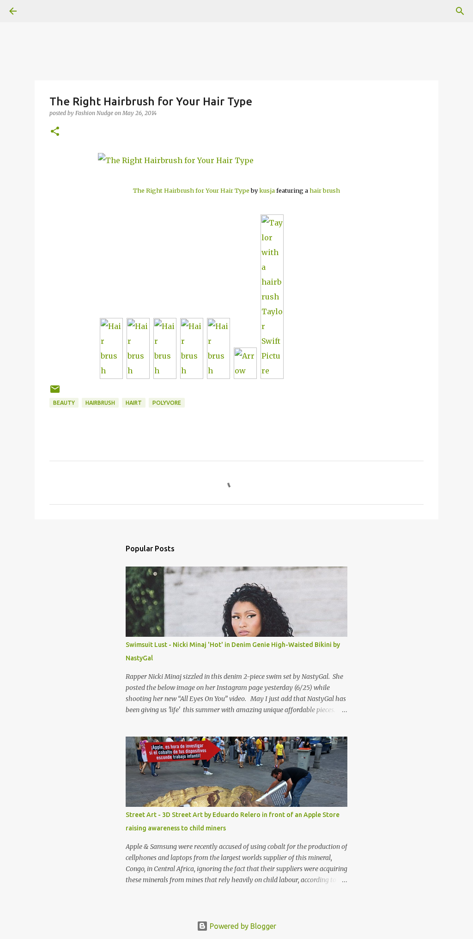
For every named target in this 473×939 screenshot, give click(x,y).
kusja (267, 190)
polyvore (166, 403)
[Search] (38, 11)
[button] (55, 132)
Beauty (64, 403)
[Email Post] (55, 393)
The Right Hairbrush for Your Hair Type (191, 190)
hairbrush (100, 403)
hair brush (324, 190)
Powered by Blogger (242, 926)
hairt (134, 403)
